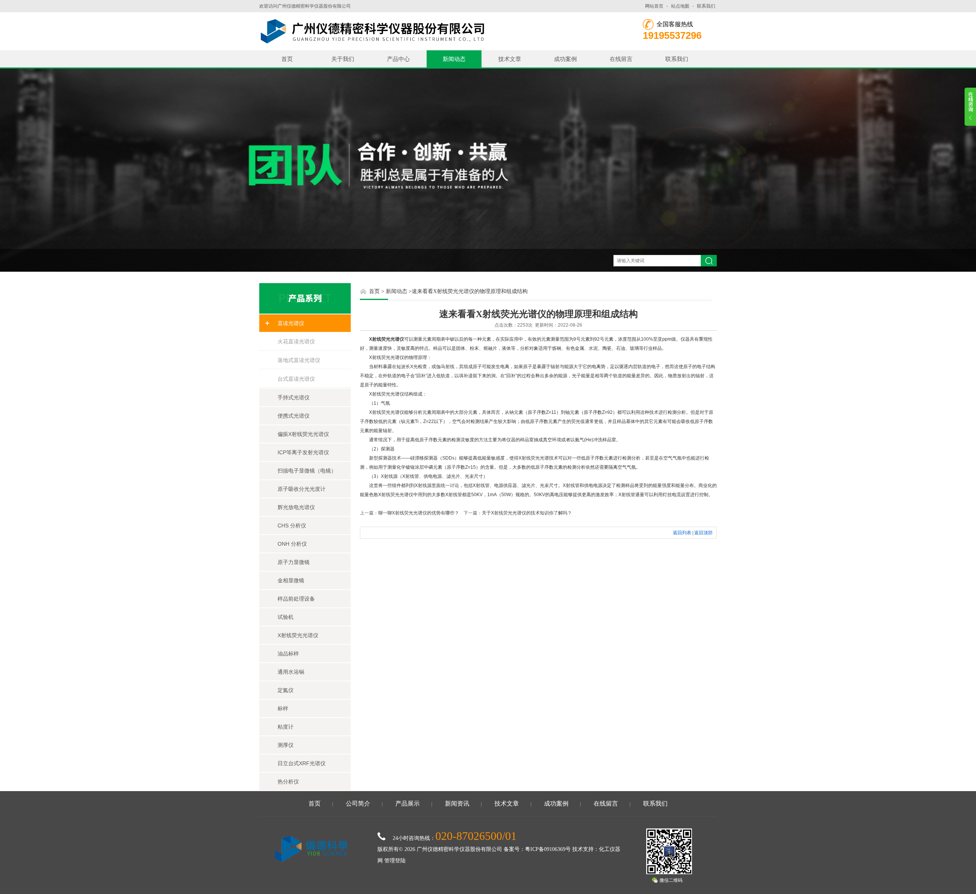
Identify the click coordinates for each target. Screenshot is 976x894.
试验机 (286, 617)
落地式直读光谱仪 (299, 360)
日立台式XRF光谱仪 (302, 763)
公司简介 (358, 803)
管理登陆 (395, 861)
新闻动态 (454, 59)
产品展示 (407, 803)
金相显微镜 (291, 580)
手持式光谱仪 (294, 397)
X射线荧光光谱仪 (298, 635)
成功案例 (565, 59)
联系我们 (706, 6)
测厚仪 (286, 745)
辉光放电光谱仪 (296, 507)
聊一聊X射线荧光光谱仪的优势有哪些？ (418, 513)
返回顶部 (703, 532)
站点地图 (680, 6)
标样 (283, 708)
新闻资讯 (457, 803)
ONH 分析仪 (292, 544)
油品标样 (288, 653)
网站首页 (654, 6)
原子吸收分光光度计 (302, 489)
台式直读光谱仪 (296, 379)
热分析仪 (288, 782)
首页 (287, 59)
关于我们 (342, 59)
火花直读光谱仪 (296, 341)
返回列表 (682, 532)
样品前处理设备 (296, 599)
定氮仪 (286, 690)
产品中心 (398, 59)
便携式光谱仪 (294, 416)
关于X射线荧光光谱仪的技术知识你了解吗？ (527, 513)
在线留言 (621, 59)
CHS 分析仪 (292, 525)
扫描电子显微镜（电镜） (307, 471)
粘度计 (286, 727)
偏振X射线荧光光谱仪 (303, 434)
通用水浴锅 (291, 672)
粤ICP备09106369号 (548, 849)
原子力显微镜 (294, 562)
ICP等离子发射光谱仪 (303, 452)
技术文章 (509, 59)
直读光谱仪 (291, 323)
